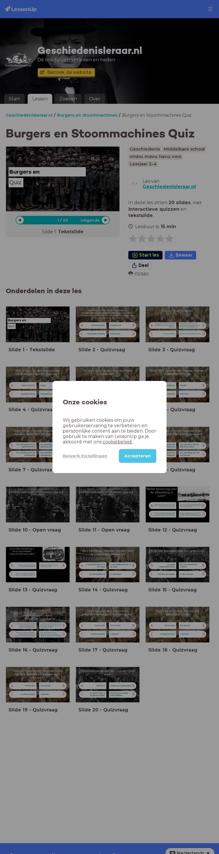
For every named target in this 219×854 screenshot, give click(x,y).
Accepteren (137, 456)
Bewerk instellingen (85, 456)
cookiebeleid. (118, 442)
